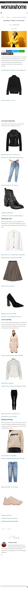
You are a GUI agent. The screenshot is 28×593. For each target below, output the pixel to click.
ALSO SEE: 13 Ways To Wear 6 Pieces (9, 518)
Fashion (8, 17)
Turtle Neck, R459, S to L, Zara (8, 100)
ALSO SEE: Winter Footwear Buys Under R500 (11, 257)
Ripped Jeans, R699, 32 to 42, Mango (9, 487)
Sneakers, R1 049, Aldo (6, 515)
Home (2, 17)
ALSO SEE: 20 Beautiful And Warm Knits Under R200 (12, 458)
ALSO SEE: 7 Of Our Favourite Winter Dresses (11, 316)
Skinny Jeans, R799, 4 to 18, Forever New (10, 413)
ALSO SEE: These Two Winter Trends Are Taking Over (13, 70)
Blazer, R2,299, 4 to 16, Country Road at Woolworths (13, 254)
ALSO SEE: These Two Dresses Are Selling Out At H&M (13, 386)
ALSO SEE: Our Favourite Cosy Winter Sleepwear (12, 215)
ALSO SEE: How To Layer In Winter (9, 416)
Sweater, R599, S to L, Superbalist (8, 455)
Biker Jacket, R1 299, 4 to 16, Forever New (10, 154)
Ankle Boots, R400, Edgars (7, 212)
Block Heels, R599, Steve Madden (8, 313)
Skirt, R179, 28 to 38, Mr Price (8, 286)
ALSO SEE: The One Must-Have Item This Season (12, 157)
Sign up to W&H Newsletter (17, 2)
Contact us (7, 2)
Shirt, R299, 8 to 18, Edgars (7, 383)
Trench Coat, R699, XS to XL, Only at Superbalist (12, 355)
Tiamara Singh (16, 24)
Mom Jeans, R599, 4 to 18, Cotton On (9, 185)
